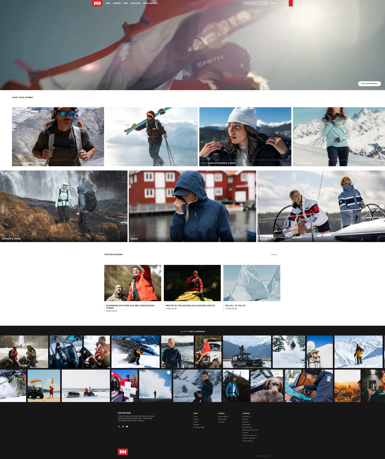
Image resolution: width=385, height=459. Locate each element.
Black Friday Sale (249, 438)
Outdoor (196, 424)
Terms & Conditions (250, 435)
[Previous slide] (3, 206)
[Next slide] (382, 206)
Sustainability (223, 416)
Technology (222, 419)
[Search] (245, 3)
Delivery (245, 422)
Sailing (196, 419)
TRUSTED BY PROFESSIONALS (369, 83)
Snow (195, 416)
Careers (245, 432)
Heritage (221, 422)
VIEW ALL (274, 254)
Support (274, 3)
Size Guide (246, 424)
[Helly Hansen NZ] (97, 3)
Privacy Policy (248, 441)
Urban (196, 422)
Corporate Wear (199, 427)
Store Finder (247, 427)
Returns (245, 419)
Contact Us (246, 416)
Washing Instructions (250, 430)
